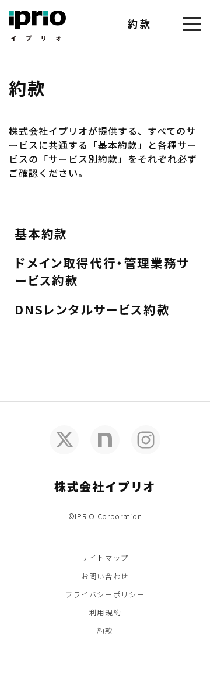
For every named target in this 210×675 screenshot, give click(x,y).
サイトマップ (105, 557)
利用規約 (105, 612)
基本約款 (41, 233)
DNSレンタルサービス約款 (92, 309)
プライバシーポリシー (105, 594)
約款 (105, 630)
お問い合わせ (105, 576)
